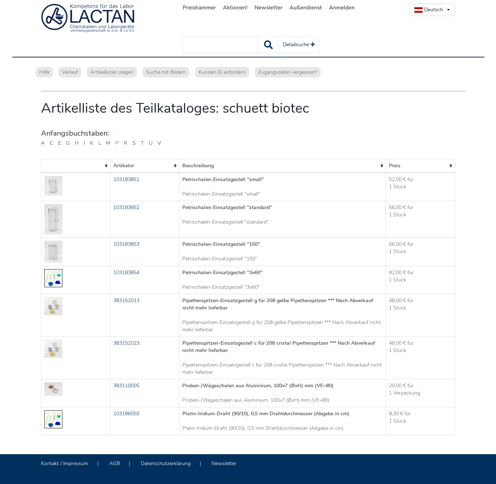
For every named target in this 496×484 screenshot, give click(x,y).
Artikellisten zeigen (111, 72)
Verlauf (70, 72)
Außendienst (305, 7)
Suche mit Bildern (166, 72)
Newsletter (268, 7)
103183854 (126, 272)
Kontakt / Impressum (64, 463)
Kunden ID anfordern (222, 72)
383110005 (126, 385)
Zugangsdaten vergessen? (287, 72)
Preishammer (199, 7)
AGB (114, 463)
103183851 (126, 179)
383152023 (126, 343)
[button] (432, 10)
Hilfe (44, 72)
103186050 (126, 413)
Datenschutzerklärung (166, 463)
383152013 (126, 300)
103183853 (126, 244)
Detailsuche (296, 44)
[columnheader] (75, 166)
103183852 (126, 207)
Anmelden (342, 7)
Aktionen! (235, 7)
